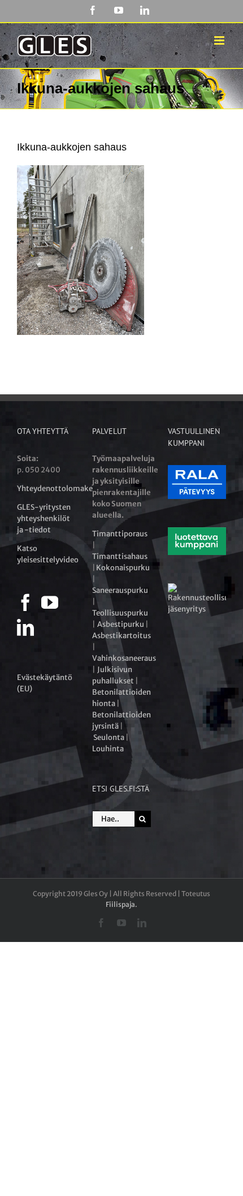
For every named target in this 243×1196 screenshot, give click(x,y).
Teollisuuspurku (120, 613)
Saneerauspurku (120, 590)
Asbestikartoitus (121, 635)
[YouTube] (49, 602)
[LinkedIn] (25, 627)
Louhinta (108, 749)
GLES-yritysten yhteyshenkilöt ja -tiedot (44, 518)
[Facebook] (25, 602)
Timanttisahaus (119, 556)
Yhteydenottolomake (55, 488)
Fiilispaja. (121, 904)
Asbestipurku (120, 624)
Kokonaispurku (123, 568)
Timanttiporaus (119, 534)
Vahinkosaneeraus (124, 658)
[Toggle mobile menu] (220, 40)
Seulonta (108, 737)
